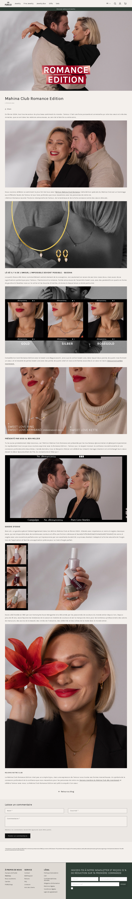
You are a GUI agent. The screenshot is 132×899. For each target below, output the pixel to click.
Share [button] (9, 109)
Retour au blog (67, 791)
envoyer (123, 884)
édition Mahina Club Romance (68, 192)
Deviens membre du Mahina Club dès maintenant (99, 780)
